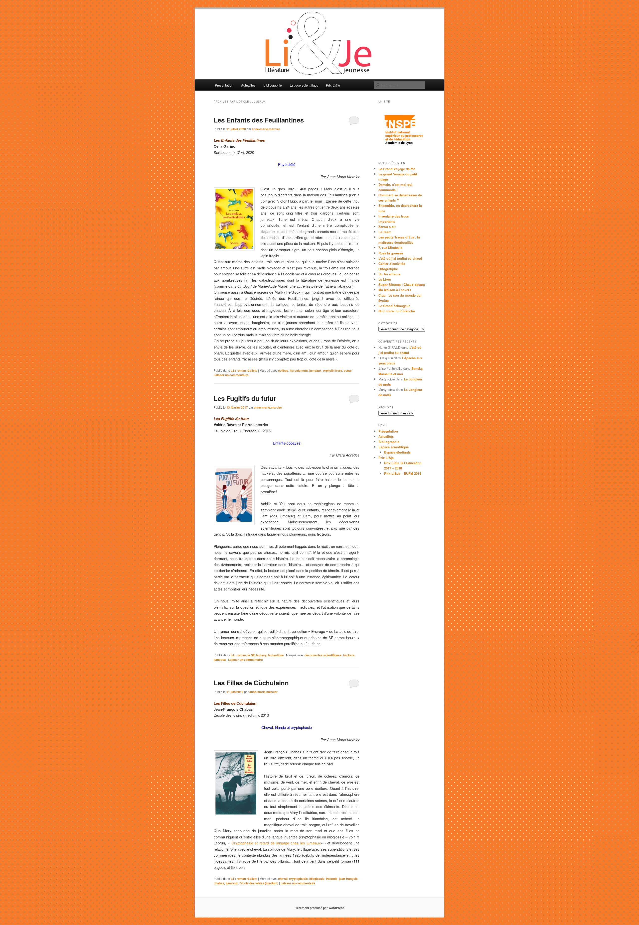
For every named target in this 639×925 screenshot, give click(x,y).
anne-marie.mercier (266, 129)
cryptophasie (298, 878)
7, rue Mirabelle (390, 247)
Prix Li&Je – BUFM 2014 (402, 473)
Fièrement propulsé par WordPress (319, 908)
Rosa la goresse (390, 253)
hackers (349, 655)
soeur (348, 370)
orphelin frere (332, 370)
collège (283, 370)
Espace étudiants (397, 452)
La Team (384, 232)
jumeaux (315, 370)
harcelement (299, 370)
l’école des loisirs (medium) (258, 883)
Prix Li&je (333, 85)
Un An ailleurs (389, 274)
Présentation (224, 85)
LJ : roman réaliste (244, 370)
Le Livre (384, 279)
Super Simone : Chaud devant (401, 284)
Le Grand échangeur (394, 305)
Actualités (248, 85)
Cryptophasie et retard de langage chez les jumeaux (276, 842)
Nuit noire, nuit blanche (396, 311)
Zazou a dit (387, 226)
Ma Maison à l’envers (394, 289)
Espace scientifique (304, 85)
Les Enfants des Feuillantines (259, 119)
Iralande (331, 878)
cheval (283, 878)
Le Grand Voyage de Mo (396, 168)
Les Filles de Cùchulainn (251, 682)
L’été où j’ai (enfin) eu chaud (400, 258)
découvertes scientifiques (323, 655)
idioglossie (316, 878)
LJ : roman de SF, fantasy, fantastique (257, 655)
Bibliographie (272, 85)
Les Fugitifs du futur (245, 398)
